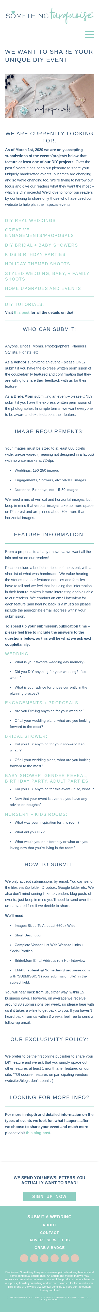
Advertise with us (49, 1240)
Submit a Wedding (49, 1217)
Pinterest (44, 1258)
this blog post (38, 1133)
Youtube (75, 1258)
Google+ (55, 1258)
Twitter (34, 1258)
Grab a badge (50, 1248)
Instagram (65, 1258)
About (50, 1225)
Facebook (24, 1258)
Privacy (54, 1300)
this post (21, 312)
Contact (49, 1233)
